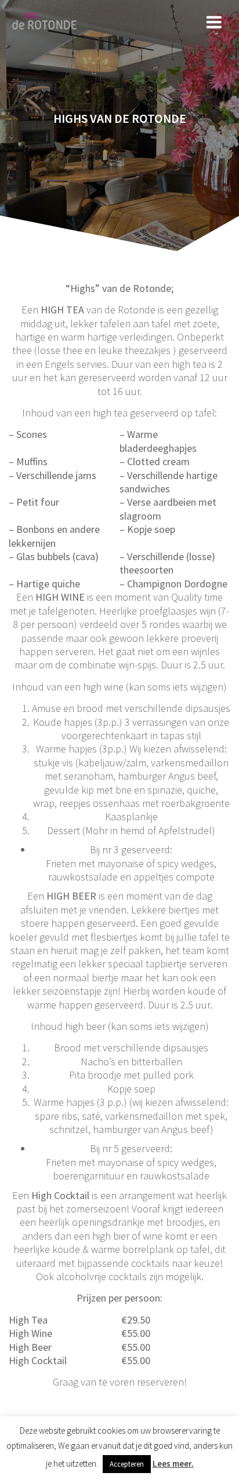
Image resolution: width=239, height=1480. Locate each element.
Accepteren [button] (127, 1464)
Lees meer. (173, 1463)
